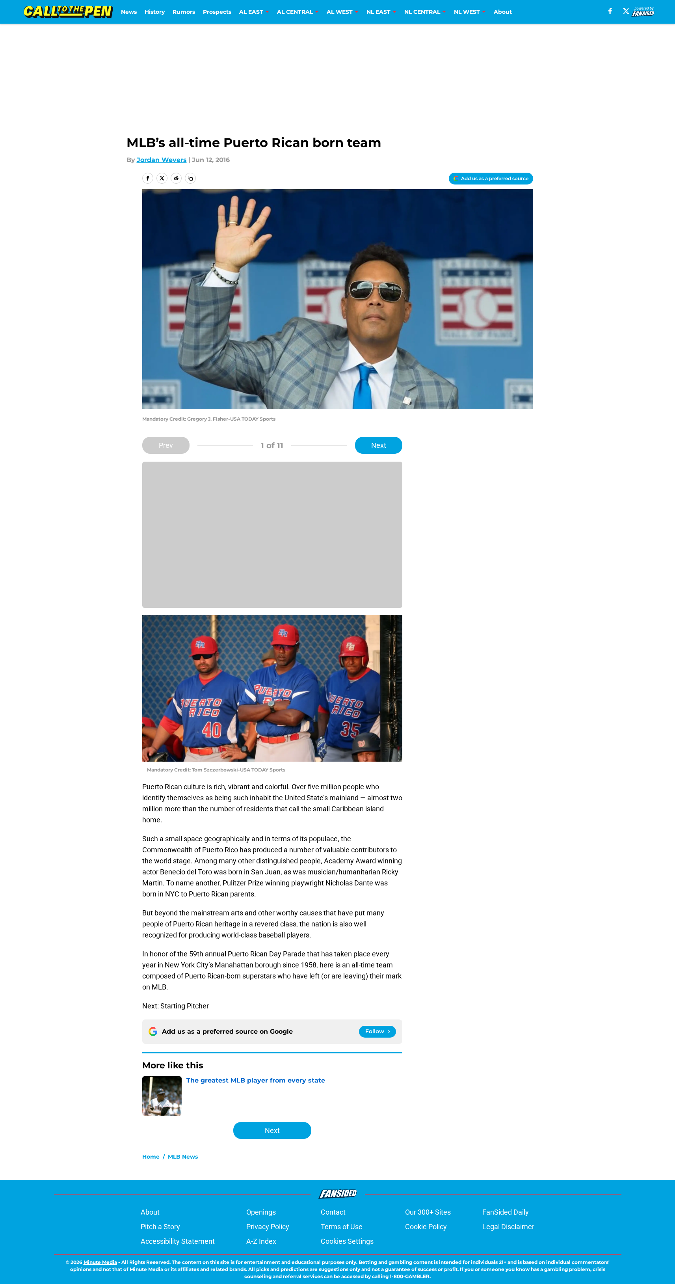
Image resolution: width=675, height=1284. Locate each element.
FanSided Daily (505, 1212)
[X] (626, 11)
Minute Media (100, 1262)
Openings (261, 1212)
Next (378, 445)
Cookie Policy (426, 1227)
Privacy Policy (267, 1227)
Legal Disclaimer (508, 1227)
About (503, 11)
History (155, 11)
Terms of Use (342, 1227)
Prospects (217, 11)
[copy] (190, 178)
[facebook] (610, 11)
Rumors (184, 11)
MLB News (183, 1156)
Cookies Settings (347, 1241)
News (129, 11)
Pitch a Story (160, 1227)
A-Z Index (261, 1241)
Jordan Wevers (162, 160)
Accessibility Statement (178, 1241)
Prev (166, 445)
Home (151, 1156)
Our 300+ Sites (428, 1212)
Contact (333, 1212)
